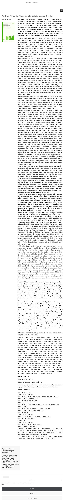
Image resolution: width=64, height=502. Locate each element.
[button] (61, 480)
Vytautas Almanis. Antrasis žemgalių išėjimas (8, 450)
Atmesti (32, 493)
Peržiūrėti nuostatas (32, 498)
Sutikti (32, 489)
